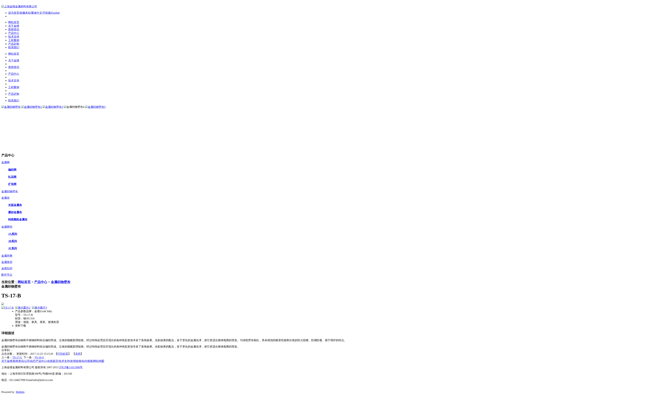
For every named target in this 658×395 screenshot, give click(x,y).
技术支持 (64, 361)
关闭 (78, 353)
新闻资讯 (18, 361)
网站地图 (98, 361)
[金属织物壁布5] (95, 106)
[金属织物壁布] (11, 106)
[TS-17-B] (7, 307)
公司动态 (29, 361)
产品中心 (40, 282)
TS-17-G (17, 357)
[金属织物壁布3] (52, 106)
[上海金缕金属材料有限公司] (19, 6)
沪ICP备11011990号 (71, 367)
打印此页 (62, 353)
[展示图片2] (22, 307)
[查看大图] (329, 303)
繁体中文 (36, 12)
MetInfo (20, 392)
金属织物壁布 (60, 282)
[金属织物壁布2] (31, 106)
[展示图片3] (39, 307)
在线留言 (52, 361)
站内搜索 (87, 361)
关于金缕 (6, 361)
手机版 (47, 12)
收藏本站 (25, 12)
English (55, 12)
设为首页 (13, 12)
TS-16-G (39, 357)
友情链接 (75, 361)
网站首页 (24, 282)
